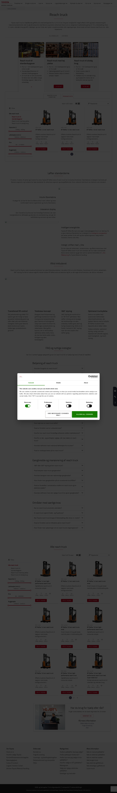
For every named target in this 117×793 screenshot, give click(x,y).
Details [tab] (58, 382)
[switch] (45, 405)
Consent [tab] (31, 382)
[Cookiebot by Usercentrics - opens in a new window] (90, 376)
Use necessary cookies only (58, 414)
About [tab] (86, 382)
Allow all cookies (84, 414)
